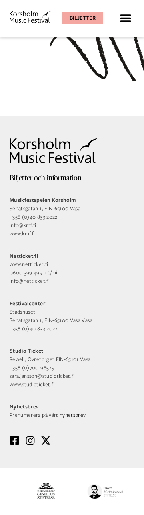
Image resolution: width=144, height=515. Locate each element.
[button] (125, 18)
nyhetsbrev (73, 415)
